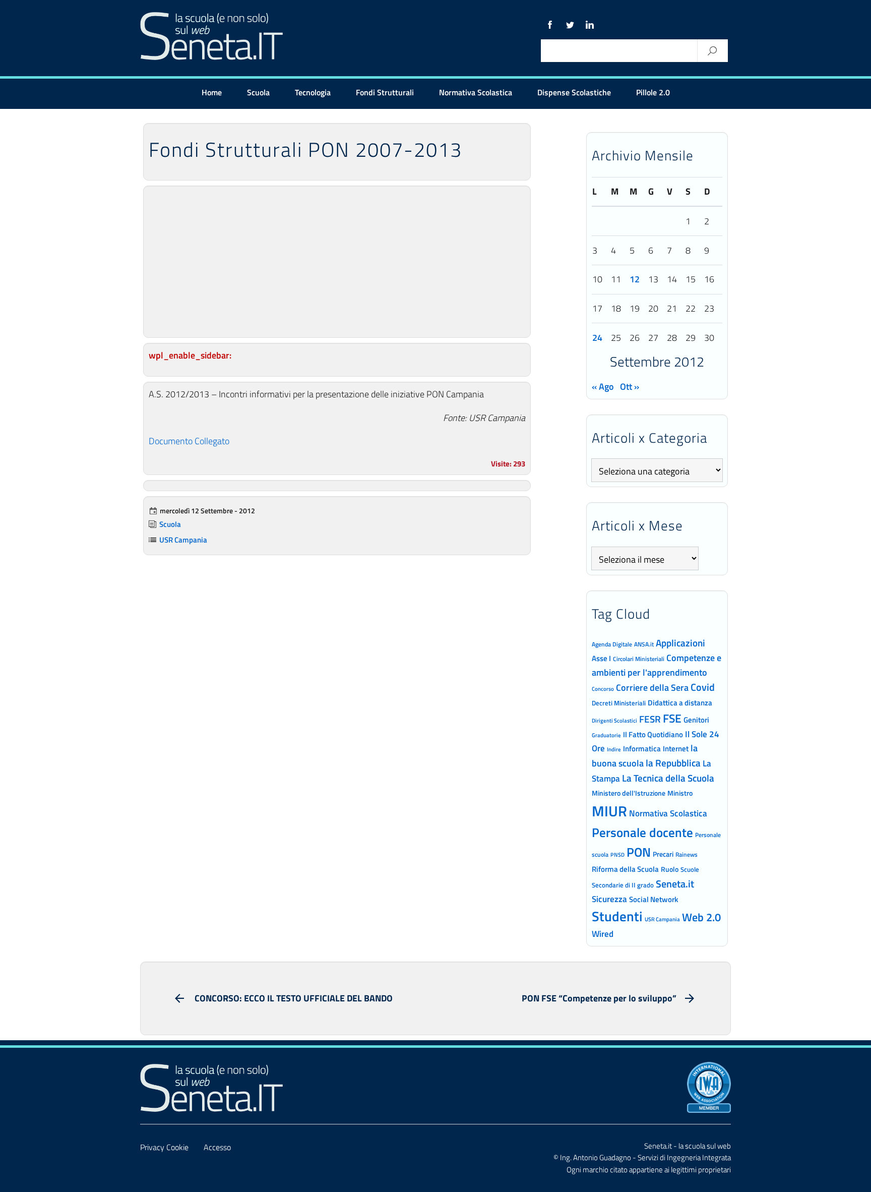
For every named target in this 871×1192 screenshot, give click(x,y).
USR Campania (183, 540)
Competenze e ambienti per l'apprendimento (656, 664)
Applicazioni (680, 642)
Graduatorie (606, 735)
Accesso (217, 1147)
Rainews (686, 854)
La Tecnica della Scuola (668, 777)
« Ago (603, 386)
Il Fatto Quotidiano (653, 734)
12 (635, 279)
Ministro (680, 793)
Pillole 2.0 (653, 92)
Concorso (603, 689)
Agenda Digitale (612, 644)
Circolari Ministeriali (638, 659)
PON (639, 852)
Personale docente (642, 832)
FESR (650, 718)
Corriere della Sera (652, 687)
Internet (676, 748)
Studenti (617, 916)
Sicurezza (609, 899)
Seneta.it (675, 883)
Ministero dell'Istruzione (628, 793)
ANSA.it (644, 644)
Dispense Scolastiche (574, 92)
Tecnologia (313, 92)
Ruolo (669, 869)
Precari (663, 854)
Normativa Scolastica (475, 92)
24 (597, 337)
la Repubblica (673, 762)
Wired (602, 933)
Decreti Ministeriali (619, 703)
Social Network (653, 899)
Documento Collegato (189, 441)
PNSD (617, 855)
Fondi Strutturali (385, 92)
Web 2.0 (701, 917)
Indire (614, 749)
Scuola (258, 92)
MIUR (609, 811)
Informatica (642, 748)
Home (212, 92)
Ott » (629, 386)
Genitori (696, 720)
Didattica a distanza (680, 702)
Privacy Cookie (164, 1147)
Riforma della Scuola (625, 869)
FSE (672, 718)
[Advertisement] (337, 261)
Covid (703, 687)
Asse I (601, 658)
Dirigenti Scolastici (614, 721)
